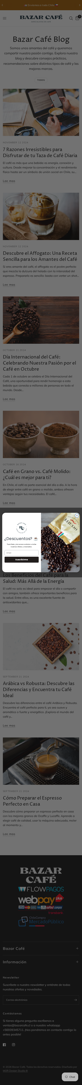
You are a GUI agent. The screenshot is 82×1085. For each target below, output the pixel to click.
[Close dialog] (77, 516)
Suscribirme (21, 559)
